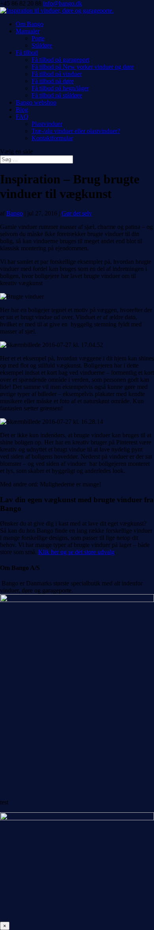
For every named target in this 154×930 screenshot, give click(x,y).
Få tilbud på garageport (60, 59)
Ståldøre (42, 45)
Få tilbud (27, 52)
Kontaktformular (52, 138)
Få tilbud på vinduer (57, 74)
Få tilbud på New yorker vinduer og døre (83, 66)
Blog (22, 109)
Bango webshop (36, 102)
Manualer (27, 31)
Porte (38, 38)
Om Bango (29, 24)
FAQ (22, 116)
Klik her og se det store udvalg (76, 552)
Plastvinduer (47, 123)
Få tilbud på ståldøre (57, 95)
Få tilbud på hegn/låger (60, 88)
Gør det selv (77, 213)
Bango (14, 213)
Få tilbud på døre (53, 81)
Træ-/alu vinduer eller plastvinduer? (76, 131)
